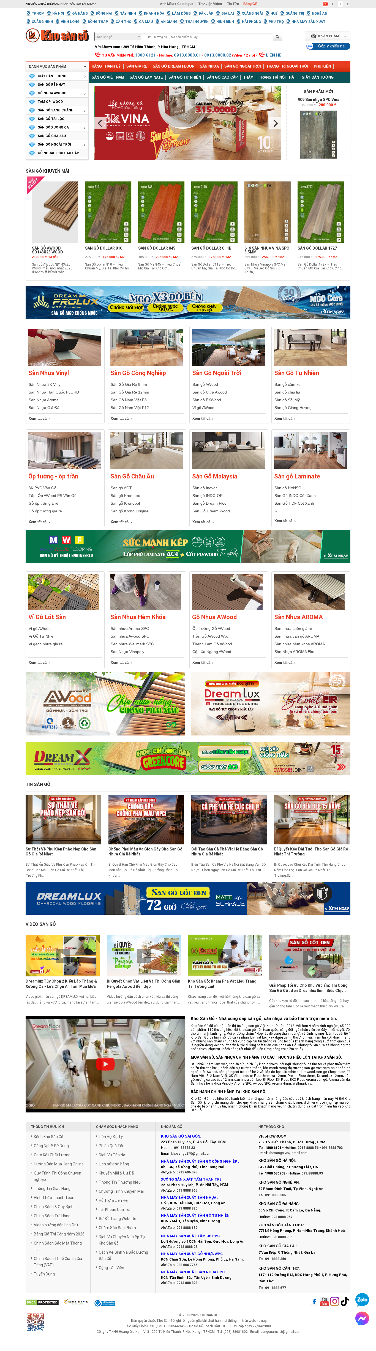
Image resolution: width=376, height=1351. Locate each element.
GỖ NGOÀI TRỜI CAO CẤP (58, 153)
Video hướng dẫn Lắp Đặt (56, 1225)
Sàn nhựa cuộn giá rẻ (293, 628)
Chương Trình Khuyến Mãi (121, 1191)
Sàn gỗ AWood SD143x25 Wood (47, 250)
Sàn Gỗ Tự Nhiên (296, 373)
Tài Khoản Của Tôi (114, 1209)
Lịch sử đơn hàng (114, 1164)
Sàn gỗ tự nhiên (184, 77)
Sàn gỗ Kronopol (125, 503)
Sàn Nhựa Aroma (44, 400)
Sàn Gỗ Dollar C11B (211, 248)
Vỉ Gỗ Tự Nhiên (42, 636)
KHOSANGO (209, 1315)
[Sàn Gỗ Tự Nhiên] (310, 365)
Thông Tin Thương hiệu (120, 1182)
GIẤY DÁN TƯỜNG (52, 76)
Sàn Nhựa (209, 66)
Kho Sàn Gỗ (166, 1321)
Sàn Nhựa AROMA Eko (294, 651)
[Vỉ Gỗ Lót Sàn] (63, 609)
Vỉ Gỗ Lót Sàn (47, 617)
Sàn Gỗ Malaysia (214, 476)
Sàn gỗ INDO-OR (207, 495)
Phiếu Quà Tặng (113, 1146)
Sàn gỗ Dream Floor (210, 503)
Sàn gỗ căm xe (287, 384)
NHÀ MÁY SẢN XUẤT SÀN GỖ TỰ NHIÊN (195, 1215)
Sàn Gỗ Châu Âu (132, 476)
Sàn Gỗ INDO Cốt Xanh (295, 495)
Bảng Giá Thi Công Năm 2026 (59, 1234)
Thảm (248, 77)
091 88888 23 (184, 1148)
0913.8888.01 (187, 55)
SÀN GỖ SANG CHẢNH (55, 110)
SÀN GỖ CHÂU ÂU (52, 136)
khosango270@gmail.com (191, 1153)
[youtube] (324, 1302)
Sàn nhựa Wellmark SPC (132, 644)
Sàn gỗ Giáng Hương (293, 407)
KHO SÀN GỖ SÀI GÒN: (181, 1136)
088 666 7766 (186, 1265)
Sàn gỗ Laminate (146, 77)
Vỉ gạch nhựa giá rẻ (46, 644)
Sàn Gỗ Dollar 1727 (317, 248)
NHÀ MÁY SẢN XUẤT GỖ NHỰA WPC (192, 1254)
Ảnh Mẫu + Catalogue (176, 4)
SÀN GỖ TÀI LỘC (51, 119)
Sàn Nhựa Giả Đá (44, 407)
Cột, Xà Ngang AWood (211, 651)
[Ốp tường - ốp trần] (64, 468)
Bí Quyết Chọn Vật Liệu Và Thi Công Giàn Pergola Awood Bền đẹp (143, 984)
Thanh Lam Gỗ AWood (212, 644)
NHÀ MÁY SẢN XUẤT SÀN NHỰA (188, 1197)
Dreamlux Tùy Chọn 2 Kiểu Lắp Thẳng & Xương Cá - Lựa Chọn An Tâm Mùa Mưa (61, 984)
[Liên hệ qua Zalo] (362, 1300)
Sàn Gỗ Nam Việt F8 (129, 400)
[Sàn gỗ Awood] (105, 707)
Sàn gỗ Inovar (204, 488)
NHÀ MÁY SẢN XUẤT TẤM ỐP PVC (190, 1236)
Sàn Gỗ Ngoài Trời (242, 66)
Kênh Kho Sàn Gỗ (48, 1137)
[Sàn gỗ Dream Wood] (188, 546)
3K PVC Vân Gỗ (42, 488)
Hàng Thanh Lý (106, 66)
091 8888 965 (186, 1190)
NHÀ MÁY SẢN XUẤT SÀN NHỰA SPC (193, 1272)
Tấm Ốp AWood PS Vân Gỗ (53, 495)
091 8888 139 (186, 1228)
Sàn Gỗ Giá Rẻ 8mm (129, 384)
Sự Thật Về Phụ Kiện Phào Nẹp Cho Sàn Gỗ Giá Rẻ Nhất (61, 852)
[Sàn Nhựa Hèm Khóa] (145, 609)
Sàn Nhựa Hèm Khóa (138, 617)
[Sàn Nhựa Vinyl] (64, 365)
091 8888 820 (186, 1208)
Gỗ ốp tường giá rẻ (45, 511)
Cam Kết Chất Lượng (52, 1155)
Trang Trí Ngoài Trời (287, 66)
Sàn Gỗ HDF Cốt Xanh (294, 503)
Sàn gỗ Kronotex (125, 495)
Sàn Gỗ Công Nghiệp (138, 373)
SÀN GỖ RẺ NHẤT (52, 85)
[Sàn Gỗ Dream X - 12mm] (188, 758)
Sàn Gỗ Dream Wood (211, 511)
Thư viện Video (210, 4)
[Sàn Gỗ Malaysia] (228, 468)
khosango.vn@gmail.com (288, 1153)
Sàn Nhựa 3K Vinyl (45, 384)
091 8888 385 (275, 1195)
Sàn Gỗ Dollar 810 (103, 248)
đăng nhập (60, 3)
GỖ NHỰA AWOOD (52, 93)
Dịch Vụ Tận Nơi (112, 1155)
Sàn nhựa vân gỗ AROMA (296, 636)
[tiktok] (345, 1302)
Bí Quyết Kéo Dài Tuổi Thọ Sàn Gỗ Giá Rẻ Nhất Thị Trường (311, 852)
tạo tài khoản (86, 3)
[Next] (275, 123)
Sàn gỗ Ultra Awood (209, 392)
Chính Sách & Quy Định (53, 1207)
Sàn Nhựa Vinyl (48, 373)
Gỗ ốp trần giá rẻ (43, 503)
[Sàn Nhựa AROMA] (309, 609)
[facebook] (314, 1302)
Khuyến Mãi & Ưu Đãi (117, 1173)
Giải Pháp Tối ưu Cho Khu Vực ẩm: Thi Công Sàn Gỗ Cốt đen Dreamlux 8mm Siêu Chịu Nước (308, 988)
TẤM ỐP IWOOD (50, 102)
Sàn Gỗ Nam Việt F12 (130, 407)
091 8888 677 (275, 1288)
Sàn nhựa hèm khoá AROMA (299, 644)
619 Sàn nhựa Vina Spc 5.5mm (266, 250)
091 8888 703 (332, 1148)
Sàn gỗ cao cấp (222, 77)
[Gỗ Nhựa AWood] (227, 609)
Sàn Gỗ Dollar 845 (156, 248)
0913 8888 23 (186, 1247)
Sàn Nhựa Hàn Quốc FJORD (54, 392)
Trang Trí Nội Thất (277, 77)
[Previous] (100, 123)
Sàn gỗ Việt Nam (108, 77)
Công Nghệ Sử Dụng (51, 1146)
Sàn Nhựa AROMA (298, 617)
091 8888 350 (275, 1259)
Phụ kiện (322, 66)
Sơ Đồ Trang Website (117, 1218)
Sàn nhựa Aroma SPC (130, 628)
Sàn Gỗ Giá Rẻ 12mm (130, 392)
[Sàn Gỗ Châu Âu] (146, 468)
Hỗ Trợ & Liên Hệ (113, 1200)
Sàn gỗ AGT (121, 488)
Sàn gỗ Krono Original (130, 511)
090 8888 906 (281, 1237)
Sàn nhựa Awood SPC (130, 636)
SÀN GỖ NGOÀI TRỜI (54, 144)
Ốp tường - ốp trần (53, 476)
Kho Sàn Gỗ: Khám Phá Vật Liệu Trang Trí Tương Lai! (222, 984)
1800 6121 (145, 55)
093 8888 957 (281, 1217)
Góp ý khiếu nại (331, 46)
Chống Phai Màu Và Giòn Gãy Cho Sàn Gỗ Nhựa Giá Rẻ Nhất (145, 852)
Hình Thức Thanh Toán (54, 1197)
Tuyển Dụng (44, 1274)
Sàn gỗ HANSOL (289, 488)
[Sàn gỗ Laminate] (310, 468)
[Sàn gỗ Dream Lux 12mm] (270, 707)
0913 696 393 (186, 1172)
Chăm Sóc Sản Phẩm (117, 1228)
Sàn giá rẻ (136, 66)
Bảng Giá (250, 4)
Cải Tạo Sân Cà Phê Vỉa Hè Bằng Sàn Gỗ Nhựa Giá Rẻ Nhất (227, 852)
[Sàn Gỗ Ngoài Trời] (228, 365)
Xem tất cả (38, 418)
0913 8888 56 (308, 1148)
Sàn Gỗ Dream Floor (173, 66)
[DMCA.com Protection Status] (42, 1303)
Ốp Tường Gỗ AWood (211, 628)
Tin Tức (233, 4)
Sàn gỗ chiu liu (287, 392)
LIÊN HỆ (274, 55)
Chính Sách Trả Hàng (52, 1216)
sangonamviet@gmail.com (280, 1332)
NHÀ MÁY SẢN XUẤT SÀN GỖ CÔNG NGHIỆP (199, 1161)
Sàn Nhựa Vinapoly (127, 651)
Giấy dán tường (318, 77)
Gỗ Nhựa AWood (214, 617)
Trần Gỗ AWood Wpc (210, 636)
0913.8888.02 (217, 55)
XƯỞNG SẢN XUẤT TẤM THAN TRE (191, 1179)
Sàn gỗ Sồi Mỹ (287, 400)
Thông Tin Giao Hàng (52, 1188)
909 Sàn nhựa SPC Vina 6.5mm (318, 101)
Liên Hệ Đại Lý (111, 1137)
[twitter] (334, 1302)
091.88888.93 (312, 1173)
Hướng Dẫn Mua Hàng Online (59, 1164)
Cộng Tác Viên (111, 1268)
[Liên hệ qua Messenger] (362, 1318)
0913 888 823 (186, 1283)
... (30, 651)
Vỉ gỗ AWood (203, 407)
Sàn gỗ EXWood (206, 400)
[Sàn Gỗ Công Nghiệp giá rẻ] (146, 365)
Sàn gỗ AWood (205, 384)
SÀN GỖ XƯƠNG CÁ (53, 127)
